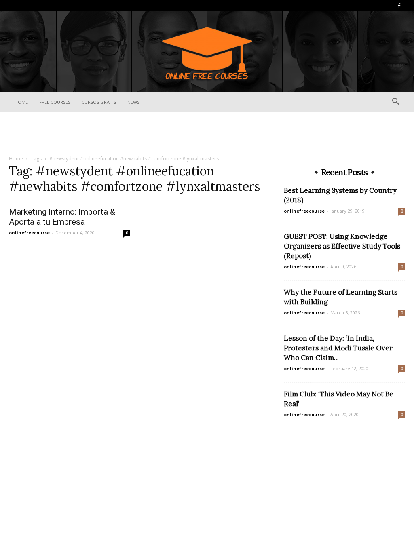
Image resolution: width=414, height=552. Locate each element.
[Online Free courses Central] (207, 52)
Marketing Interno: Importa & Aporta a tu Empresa (62, 217)
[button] (395, 102)
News (133, 102)
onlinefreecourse (29, 233)
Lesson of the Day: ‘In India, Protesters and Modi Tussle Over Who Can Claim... (338, 348)
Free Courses (54, 102)
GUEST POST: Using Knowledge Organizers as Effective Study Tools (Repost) (342, 246)
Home (21, 102)
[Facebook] (399, 5)
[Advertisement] (207, 134)
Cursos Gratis (99, 102)
